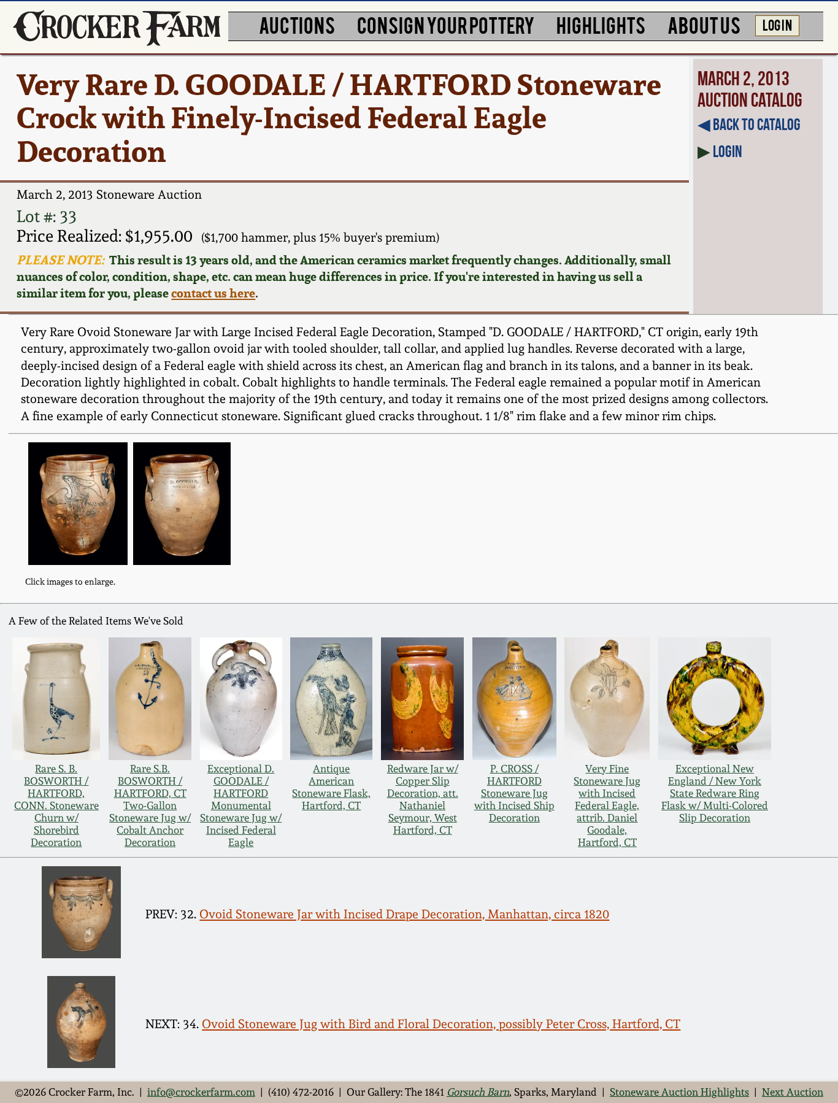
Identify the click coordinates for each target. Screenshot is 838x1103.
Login (727, 151)
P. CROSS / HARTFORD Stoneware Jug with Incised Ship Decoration (514, 793)
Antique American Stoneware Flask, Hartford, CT (331, 787)
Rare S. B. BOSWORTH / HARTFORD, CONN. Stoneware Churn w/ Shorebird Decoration (56, 805)
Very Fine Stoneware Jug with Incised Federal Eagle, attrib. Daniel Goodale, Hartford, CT (607, 805)
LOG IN (777, 24)
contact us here (213, 293)
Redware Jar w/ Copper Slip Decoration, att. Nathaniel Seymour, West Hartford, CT (422, 799)
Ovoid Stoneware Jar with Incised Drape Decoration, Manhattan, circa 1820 (404, 914)
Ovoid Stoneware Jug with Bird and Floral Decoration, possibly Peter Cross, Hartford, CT (441, 1024)
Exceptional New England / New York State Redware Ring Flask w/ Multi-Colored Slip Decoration (714, 793)
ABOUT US (703, 24)
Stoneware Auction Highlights (679, 1092)
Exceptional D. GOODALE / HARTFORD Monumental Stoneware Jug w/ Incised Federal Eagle (241, 805)
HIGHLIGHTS (600, 24)
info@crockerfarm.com (201, 1092)
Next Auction (792, 1092)
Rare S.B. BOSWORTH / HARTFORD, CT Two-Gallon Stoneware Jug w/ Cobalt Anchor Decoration (150, 805)
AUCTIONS (297, 24)
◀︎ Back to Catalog (749, 124)
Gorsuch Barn (478, 1092)
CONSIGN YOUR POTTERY (446, 24)
